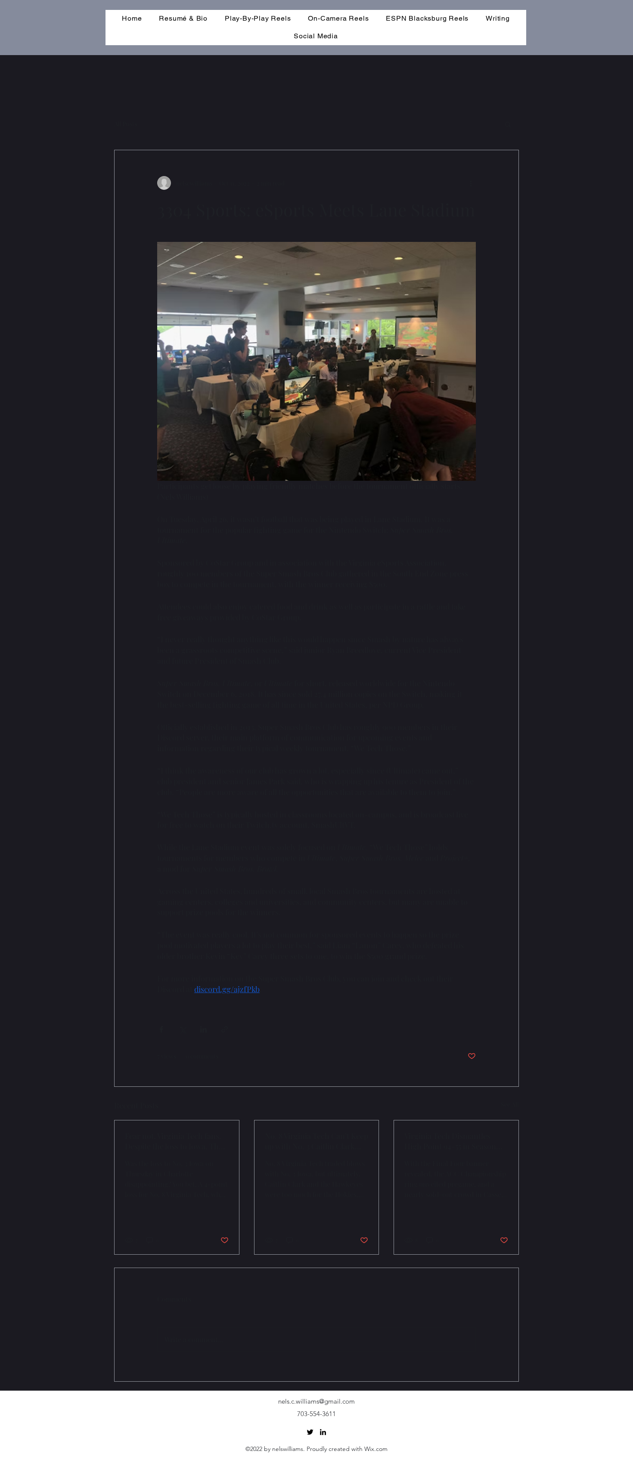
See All (510, 1104)
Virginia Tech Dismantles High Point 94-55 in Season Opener (450, 1141)
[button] (508, 124)
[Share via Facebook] (161, 1029)
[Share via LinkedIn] (203, 1029)
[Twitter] (310, 1432)
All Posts (125, 124)
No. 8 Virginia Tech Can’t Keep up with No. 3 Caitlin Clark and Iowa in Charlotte (316, 1141)
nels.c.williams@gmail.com (316, 1401)
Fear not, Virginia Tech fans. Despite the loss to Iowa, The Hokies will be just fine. (174, 1141)
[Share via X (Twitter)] (182, 1029)
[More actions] (470, 183)
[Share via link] (224, 1029)
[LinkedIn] (323, 1432)
